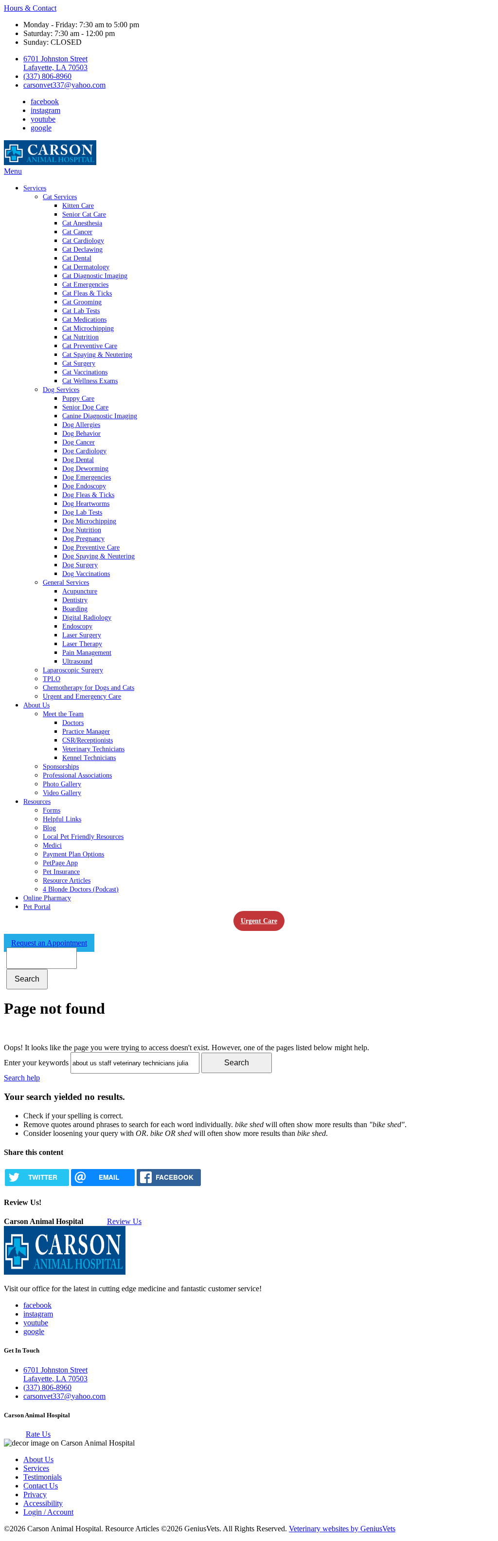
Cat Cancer (77, 232)
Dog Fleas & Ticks (88, 495)
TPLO (51, 679)
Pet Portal (37, 906)
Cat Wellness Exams (90, 381)
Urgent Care (259, 921)
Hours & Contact (30, 8)
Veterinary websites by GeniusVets (342, 1528)
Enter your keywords (36, 1062)
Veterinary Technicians (93, 749)
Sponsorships (61, 766)
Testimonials (42, 1477)
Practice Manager (86, 731)
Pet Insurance (61, 871)
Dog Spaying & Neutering (98, 556)
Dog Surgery (80, 565)
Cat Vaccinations (84, 372)
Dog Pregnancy (83, 538)
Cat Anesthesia (82, 223)
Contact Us (40, 1486)
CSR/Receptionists (87, 740)
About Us (36, 705)
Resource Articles (66, 880)
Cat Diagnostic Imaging (94, 275)
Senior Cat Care (84, 214)
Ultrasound (77, 661)
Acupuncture (79, 591)
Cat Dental (76, 258)
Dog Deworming (85, 468)
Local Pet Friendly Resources (83, 836)
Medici (52, 845)
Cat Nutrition (80, 337)
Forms (51, 810)
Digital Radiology (86, 617)
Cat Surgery (78, 363)
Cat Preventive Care (89, 346)
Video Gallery (62, 793)
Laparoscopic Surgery (73, 670)
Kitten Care (78, 205)
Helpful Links (62, 819)
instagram (45, 110)
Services (34, 188)
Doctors (73, 722)
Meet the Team (63, 714)
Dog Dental (78, 460)
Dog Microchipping (89, 521)
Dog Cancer (78, 442)
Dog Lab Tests (82, 512)
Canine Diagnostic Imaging (99, 416)
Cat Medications (84, 319)
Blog (49, 828)
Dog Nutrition (81, 530)
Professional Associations (77, 775)
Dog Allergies (81, 424)
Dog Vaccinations (86, 573)
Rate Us (38, 1434)
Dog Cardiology (84, 451)
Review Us (124, 1221)
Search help (22, 1078)
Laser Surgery (81, 635)
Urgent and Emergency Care (82, 696)
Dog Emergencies (86, 477)
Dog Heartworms (85, 503)
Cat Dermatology (85, 267)
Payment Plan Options (73, 854)
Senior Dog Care (85, 407)
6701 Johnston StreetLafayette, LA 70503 (55, 63)
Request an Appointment (49, 943)
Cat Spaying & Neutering (97, 354)
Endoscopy (77, 626)
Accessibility (43, 1503)
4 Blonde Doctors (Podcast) (81, 889)
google (41, 128)
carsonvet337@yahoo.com (64, 85)
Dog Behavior (81, 433)
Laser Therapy (82, 644)
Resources (37, 801)
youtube (43, 119)
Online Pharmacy (47, 898)
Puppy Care (78, 398)
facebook (45, 101)
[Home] (50, 162)
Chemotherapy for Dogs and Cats (88, 687)
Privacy (35, 1494)
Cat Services (60, 197)
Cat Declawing (82, 249)
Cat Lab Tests (81, 311)
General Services (66, 582)
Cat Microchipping (88, 328)
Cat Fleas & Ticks (87, 293)
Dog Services (61, 389)
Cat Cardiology (83, 240)
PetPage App (60, 863)
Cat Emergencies (85, 284)
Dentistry (75, 600)
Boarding (75, 609)
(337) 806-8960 (47, 76)
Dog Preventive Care (91, 547)
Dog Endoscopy (84, 486)
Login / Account (48, 1512)
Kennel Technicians (89, 757)
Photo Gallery (62, 784)
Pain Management (86, 652)
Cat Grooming (82, 302)
